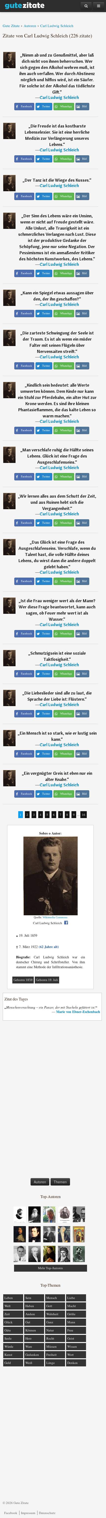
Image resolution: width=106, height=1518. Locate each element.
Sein (28, 1298)
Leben (8, 1298)
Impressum (28, 1513)
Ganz (49, 1322)
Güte (7, 1330)
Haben (29, 1306)
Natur (50, 1330)
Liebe (71, 1298)
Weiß (28, 1362)
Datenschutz (47, 1513)
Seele (8, 1338)
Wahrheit (52, 1314)
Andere (30, 1314)
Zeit (7, 1314)
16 (83, 814)
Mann (71, 1322)
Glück (8, 1322)
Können (30, 1330)
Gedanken (32, 1354)
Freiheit (51, 1354)
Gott (49, 1306)
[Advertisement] (51, 1100)
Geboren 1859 (23, 980)
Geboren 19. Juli (47, 980)
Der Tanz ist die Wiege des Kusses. (57, 180)
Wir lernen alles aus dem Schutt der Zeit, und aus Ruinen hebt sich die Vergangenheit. (58, 502)
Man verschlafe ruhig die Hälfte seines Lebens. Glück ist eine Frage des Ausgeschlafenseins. (58, 456)
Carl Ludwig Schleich (59, 97)
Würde (8, 1346)
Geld (7, 1362)
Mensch (51, 1298)
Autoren (40, 1181)
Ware (28, 1346)
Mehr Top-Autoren (50, 1268)
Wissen (72, 1346)
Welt (7, 1306)
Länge (50, 1362)
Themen (60, 1181)
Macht (71, 1306)
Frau (70, 1330)
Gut (27, 1322)
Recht (50, 1338)
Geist (70, 1338)
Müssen (51, 1346)
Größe (71, 1314)
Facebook (10, 1513)
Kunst (8, 1354)
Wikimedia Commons (55, 917)
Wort (70, 1354)
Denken (72, 1362)
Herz (28, 1338)
